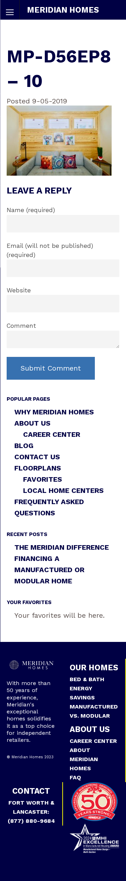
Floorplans (37, 468)
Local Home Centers (63, 490)
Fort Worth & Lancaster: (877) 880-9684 (31, 811)
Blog (24, 445)
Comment (21, 325)
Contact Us (37, 457)
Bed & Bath (87, 679)
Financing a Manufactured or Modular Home (49, 569)
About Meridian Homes (84, 759)
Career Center (51, 434)
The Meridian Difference (61, 547)
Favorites (42, 479)
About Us (32, 423)
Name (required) (31, 210)
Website (19, 290)
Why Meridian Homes (54, 412)
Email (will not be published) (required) (50, 250)
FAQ (75, 777)
